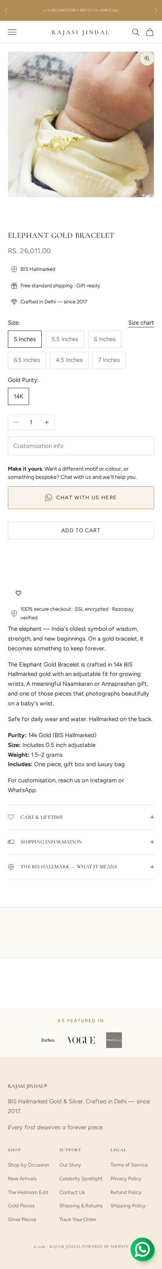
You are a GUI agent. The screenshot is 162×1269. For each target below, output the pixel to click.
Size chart (141, 322)
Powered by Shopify (105, 1246)
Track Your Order (77, 1219)
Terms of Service (129, 1165)
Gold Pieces (21, 1206)
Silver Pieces (22, 1219)
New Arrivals (22, 1178)
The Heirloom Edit (28, 1192)
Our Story (70, 1165)
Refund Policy (126, 1192)
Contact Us (72, 1192)
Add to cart (80, 530)
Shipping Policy (127, 1206)
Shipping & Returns (81, 1206)
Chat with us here (86, 497)
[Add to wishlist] (18, 593)
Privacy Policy (126, 1178)
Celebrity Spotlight (81, 1178)
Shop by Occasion (28, 1165)
